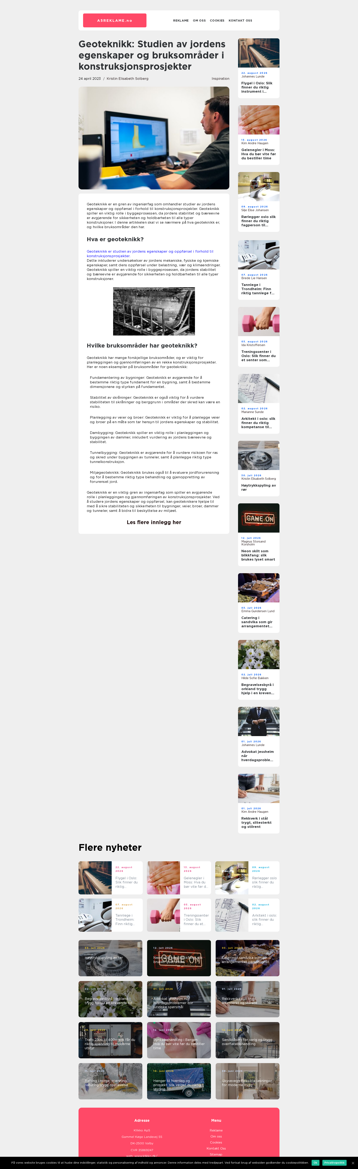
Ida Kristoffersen (253, 345)
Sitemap (216, 1154)
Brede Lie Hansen (254, 278)
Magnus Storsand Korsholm (253, 543)
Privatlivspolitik (334, 1162)
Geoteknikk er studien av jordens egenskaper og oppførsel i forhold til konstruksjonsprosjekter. (150, 253)
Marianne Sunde (252, 412)
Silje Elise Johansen (255, 210)
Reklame (181, 20)
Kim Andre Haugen (254, 143)
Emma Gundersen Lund (258, 611)
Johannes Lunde (253, 76)
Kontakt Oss (240, 20)
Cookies (217, 20)
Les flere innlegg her (154, 522)
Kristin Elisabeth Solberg (127, 79)
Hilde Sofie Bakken (254, 678)
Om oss (199, 20)
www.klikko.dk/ (145, 1156)
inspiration (220, 79)
